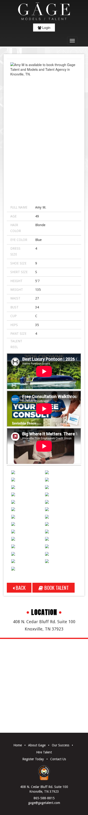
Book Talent (56, 587)
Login (45, 27)
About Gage (37, 745)
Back (20, 587)
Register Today (33, 759)
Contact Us (58, 759)
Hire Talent (44, 752)
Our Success (60, 745)
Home (17, 745)
